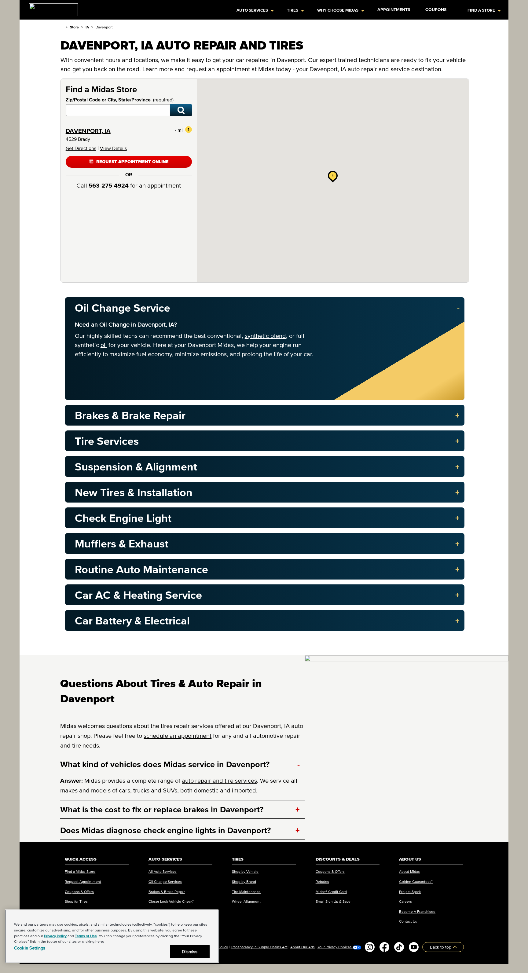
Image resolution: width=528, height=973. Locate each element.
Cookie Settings (29, 947)
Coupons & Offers (79, 892)
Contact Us (408, 921)
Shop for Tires (76, 901)
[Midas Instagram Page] (370, 947)
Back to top (441, 947)
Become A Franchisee (417, 911)
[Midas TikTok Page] (399, 947)
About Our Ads (302, 947)
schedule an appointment (177, 735)
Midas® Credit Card (331, 892)
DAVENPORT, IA (88, 130)
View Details (113, 148)
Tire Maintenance (246, 892)
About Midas (409, 871)
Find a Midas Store (80, 871)
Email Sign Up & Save (333, 901)
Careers (405, 901)
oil (104, 345)
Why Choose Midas (337, 10)
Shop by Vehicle (245, 871)
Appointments (393, 9)
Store (74, 27)
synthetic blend (265, 335)
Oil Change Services (165, 881)
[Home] (62, 27)
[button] (333, 176)
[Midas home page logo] (51, 8)
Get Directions (81, 148)
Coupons (435, 9)
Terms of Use (86, 936)
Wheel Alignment (246, 901)
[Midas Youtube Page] (414, 947)
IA (87, 27)
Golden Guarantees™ (416, 881)
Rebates (322, 881)
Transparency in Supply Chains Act (259, 947)
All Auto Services (162, 871)
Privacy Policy (55, 936)
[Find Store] (181, 110)
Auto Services (252, 10)
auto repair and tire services (219, 780)
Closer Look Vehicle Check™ (171, 901)
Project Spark (410, 892)
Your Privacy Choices (335, 947)
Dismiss (189, 951)
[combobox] (118, 110)
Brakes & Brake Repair (166, 892)
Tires (292, 10)
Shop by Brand (244, 881)
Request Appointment (83, 881)
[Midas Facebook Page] (384, 947)
